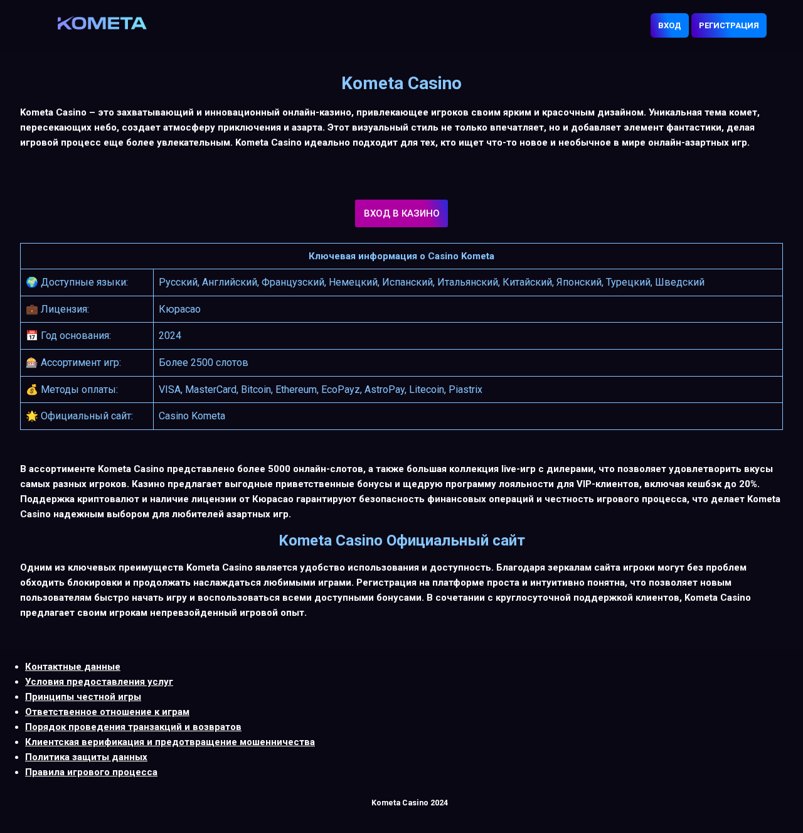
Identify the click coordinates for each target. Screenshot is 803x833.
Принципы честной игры (83, 696)
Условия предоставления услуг (99, 681)
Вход (669, 25)
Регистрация (729, 25)
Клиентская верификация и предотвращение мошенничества (170, 742)
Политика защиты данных (86, 757)
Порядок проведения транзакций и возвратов (133, 727)
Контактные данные (72, 666)
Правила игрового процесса (91, 772)
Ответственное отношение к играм (107, 711)
